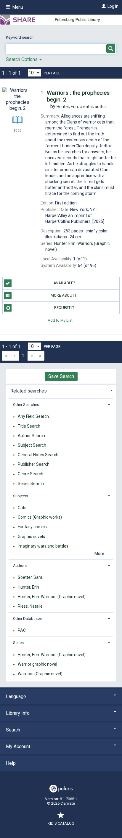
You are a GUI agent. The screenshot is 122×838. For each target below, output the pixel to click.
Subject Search (32, 445)
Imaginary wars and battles (43, 546)
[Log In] (103, 6)
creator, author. (82, 106)
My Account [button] (18, 746)
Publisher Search (33, 464)
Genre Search (30, 474)
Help (11, 763)
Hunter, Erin (28, 587)
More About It (64, 295)
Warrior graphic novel (37, 664)
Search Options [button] (22, 59)
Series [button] (18, 642)
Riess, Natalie (30, 606)
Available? (64, 283)
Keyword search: (20, 37)
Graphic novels (31, 536)
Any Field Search (33, 416)
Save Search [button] (61, 376)
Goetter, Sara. (30, 577)
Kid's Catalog (61, 823)
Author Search (31, 435)
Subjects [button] (20, 496)
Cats (22, 507)
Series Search (31, 483)
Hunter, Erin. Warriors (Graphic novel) (52, 596)
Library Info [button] (18, 713)
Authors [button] (20, 565)
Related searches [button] (28, 391)
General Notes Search (38, 454)
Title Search (29, 426)
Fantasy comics (32, 527)
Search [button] (13, 730)
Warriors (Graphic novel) (40, 674)
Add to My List (60, 320)
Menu (17, 7)
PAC (22, 630)
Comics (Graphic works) (40, 517)
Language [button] (16, 696)
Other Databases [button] (27, 618)
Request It (64, 307)
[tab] (61, 390)
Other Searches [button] (26, 404)
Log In (112, 6)
